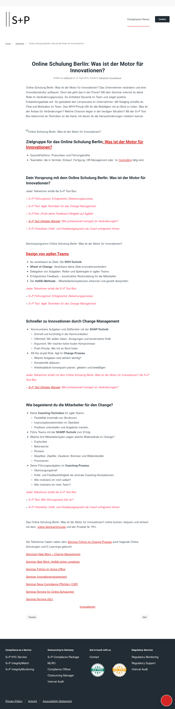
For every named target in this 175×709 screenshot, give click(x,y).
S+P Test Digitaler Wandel (44, 221)
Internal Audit (140, 669)
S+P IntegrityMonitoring (19, 669)
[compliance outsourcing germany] (119, 670)
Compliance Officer (59, 669)
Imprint (32, 701)
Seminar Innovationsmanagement (46, 576)
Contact (162, 19)
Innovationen (115, 78)
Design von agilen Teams (47, 254)
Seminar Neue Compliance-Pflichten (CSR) (52, 584)
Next (145, 617)
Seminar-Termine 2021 (39, 599)
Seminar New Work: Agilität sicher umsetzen (53, 561)
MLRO (52, 663)
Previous (32, 617)
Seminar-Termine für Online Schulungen (50, 591)
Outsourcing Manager (61, 675)
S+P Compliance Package (63, 657)
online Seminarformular (51, 527)
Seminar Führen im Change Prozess (90, 542)
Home (8, 43)
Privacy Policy (13, 701)
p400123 (68, 78)
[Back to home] (17, 19)
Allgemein (20, 43)
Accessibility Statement (57, 701)
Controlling (125, 160)
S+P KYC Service (16, 657)
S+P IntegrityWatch (17, 663)
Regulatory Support (143, 663)
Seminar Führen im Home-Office (45, 569)
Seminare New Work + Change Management (53, 554)
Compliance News (138, 19)
